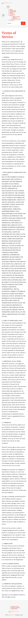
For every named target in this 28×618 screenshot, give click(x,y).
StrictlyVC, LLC (11, 614)
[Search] (23, 23)
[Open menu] (3, 15)
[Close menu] (8, 7)
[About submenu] (14, 15)
